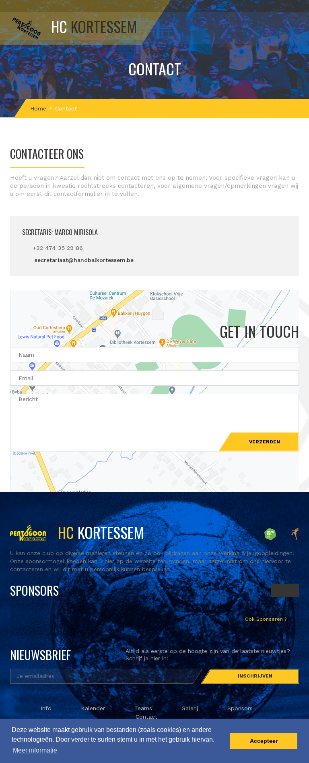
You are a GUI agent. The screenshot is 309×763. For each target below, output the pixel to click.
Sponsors (240, 708)
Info (46, 708)
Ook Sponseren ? (266, 619)
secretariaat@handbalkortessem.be (84, 260)
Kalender (93, 708)
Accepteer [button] (264, 741)
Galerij (189, 708)
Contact (146, 716)
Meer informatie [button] (35, 750)
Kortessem (99, 532)
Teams (143, 708)
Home (38, 108)
